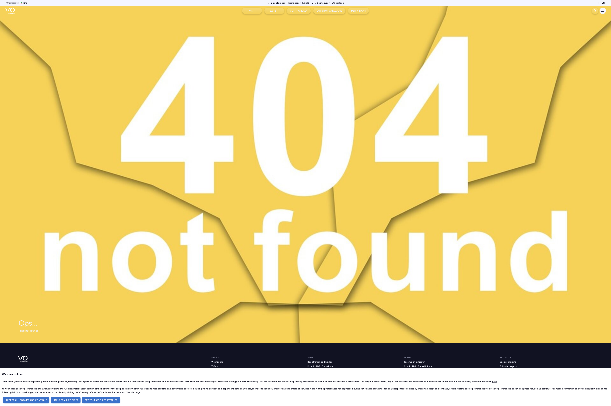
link (495, 381)
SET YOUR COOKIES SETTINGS (101, 400)
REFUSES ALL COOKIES (66, 400)
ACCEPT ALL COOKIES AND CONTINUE (26, 400)
